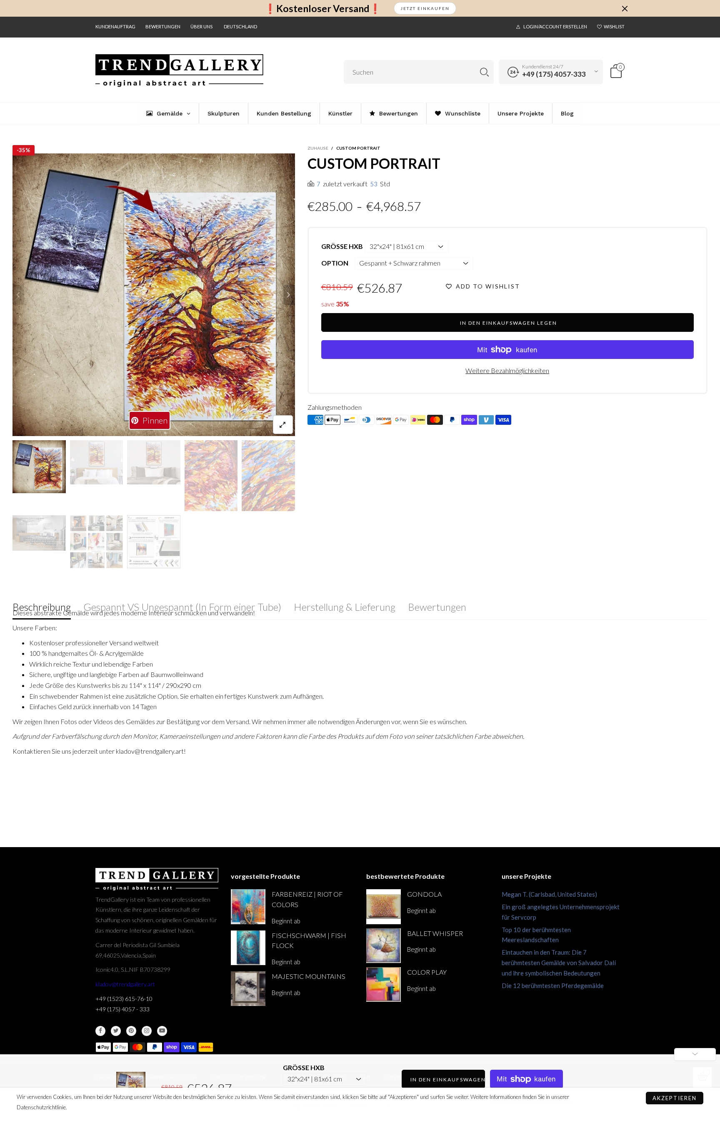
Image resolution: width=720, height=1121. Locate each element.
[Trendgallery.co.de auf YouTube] (162, 1031)
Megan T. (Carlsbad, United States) (549, 894)
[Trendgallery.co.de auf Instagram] (147, 1031)
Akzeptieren (674, 1098)
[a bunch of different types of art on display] (153, 542)
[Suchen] (484, 72)
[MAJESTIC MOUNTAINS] (248, 988)
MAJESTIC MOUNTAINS (308, 976)
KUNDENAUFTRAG (115, 26)
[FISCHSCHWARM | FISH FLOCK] (248, 947)
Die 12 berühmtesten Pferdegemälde (553, 985)
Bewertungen (162, 26)
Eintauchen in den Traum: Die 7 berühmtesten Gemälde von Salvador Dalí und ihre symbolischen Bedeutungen (559, 962)
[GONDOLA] (383, 906)
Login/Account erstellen (555, 26)
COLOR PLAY (427, 972)
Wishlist (614, 26)
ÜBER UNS (201, 26)
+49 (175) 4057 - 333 (122, 1009)
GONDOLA (424, 894)
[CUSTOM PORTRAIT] (153, 294)
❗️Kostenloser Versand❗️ (322, 8)
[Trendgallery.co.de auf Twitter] (116, 1031)
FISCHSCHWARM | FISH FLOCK (309, 940)
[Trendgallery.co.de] (179, 70)
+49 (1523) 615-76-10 (123, 998)
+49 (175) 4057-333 (554, 74)
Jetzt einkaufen (425, 8)
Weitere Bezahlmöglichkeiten (507, 370)
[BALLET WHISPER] (383, 945)
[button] (18, 295)
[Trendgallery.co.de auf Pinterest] (131, 1031)
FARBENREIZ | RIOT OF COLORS (307, 899)
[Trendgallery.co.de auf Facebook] (100, 1031)
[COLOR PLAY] (383, 984)
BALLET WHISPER (435, 933)
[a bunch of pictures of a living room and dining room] (96, 542)
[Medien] (283, 424)
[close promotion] (624, 8)
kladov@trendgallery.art (125, 984)
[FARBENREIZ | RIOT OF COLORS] (248, 906)
